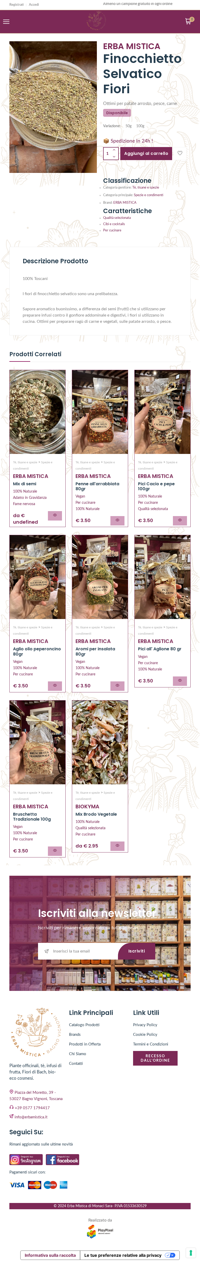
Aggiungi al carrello (146, 153)
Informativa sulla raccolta (50, 1255)
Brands (75, 1035)
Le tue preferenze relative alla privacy (122, 1255)
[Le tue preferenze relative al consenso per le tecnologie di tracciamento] (191, 1253)
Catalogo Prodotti (84, 1025)
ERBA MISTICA (124, 203)
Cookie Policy (145, 1035)
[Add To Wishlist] (179, 153)
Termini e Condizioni (150, 1044)
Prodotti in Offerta (85, 1044)
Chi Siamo (77, 1054)
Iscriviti (136, 951)
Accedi (34, 5)
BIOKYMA (87, 806)
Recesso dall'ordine (155, 1058)
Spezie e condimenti (148, 195)
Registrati (16, 5)
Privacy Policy (145, 1025)
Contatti (76, 1064)
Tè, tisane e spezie (145, 187)
